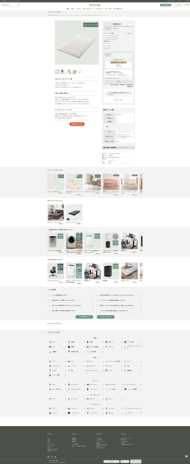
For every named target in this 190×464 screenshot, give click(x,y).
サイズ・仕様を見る (128, 33)
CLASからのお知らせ (171, 1)
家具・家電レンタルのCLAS (53, 15)
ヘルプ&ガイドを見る (105, 317)
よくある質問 (186, 1)
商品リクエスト (51, 451)
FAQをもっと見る (118, 99)
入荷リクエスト (124, 461)
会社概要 (74, 438)
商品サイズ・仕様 (108, 110)
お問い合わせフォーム (100, 447)
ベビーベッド (76, 15)
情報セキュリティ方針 (100, 446)
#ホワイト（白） (112, 160)
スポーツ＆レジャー (52, 444)
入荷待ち (118, 81)
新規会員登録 (167, 5)
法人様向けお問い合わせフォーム (127, 444)
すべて (61, 15)
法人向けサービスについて (126, 438)
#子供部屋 (111, 155)
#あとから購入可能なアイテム (115, 157)
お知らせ (49, 447)
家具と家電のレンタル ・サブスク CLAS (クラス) (10, 1)
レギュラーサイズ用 (111, 37)
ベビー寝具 (83, 15)
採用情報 (74, 439)
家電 (48, 439)
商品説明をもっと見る (77, 124)
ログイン (179, 5)
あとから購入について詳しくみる (112, 78)
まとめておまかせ (124, 441)
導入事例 (123, 442)
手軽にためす (123, 439)
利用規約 (98, 442)
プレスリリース (75, 442)
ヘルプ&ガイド (179, 1)
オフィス (49, 442)
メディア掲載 (74, 444)
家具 (48, 441)
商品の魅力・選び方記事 (52, 449)
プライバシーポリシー (100, 441)
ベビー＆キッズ (68, 15)
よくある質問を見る (83, 317)
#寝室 (110, 162)
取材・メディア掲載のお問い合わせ (79, 446)
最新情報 (74, 441)
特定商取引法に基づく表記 (101, 444)
